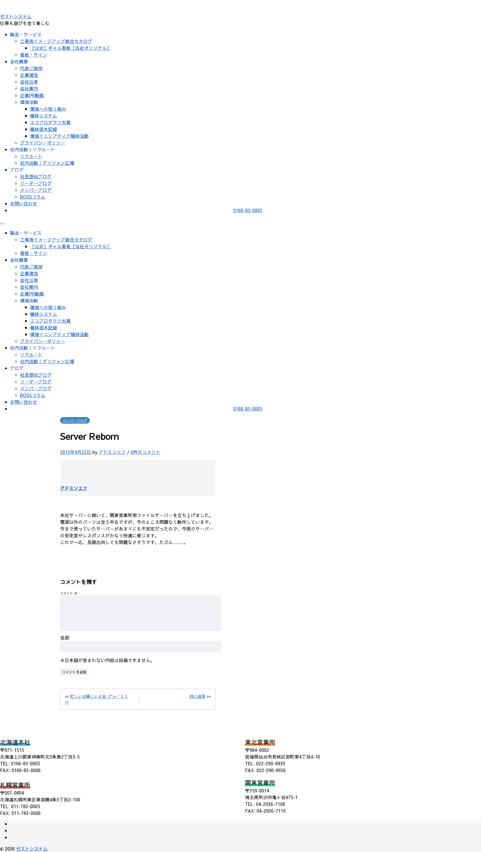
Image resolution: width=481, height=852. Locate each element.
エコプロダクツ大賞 (50, 122)
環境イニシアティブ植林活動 (59, 136)
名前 (65, 637)
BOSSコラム (32, 197)
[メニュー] (2, 223)
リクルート (31, 156)
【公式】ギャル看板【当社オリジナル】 (70, 48)
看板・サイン (33, 55)
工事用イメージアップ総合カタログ (56, 41)
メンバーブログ (36, 190)
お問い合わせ (23, 203)
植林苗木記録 (43, 129)
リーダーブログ (36, 183)
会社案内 (29, 88)
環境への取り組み (48, 109)
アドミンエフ (112, 452)
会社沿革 (29, 82)
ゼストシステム (16, 16)
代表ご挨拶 (31, 68)
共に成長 (197, 696)
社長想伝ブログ (36, 176)
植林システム (43, 115)
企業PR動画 (32, 95)
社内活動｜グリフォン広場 (47, 163)
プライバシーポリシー (42, 143)
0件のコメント (145, 452)
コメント (68, 593)
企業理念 (29, 75)
